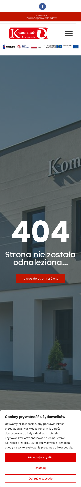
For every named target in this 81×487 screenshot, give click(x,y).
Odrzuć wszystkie (40, 478)
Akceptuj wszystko (40, 457)
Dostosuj (40, 468)
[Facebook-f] (42, 6)
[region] (40, 448)
